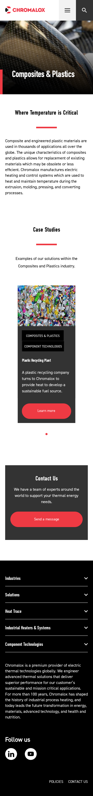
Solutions (12, 595)
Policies (56, 782)
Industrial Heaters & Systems (28, 628)
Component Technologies (24, 644)
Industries (13, 578)
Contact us (78, 782)
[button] (46, 434)
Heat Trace (13, 611)
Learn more (46, 411)
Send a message (46, 519)
